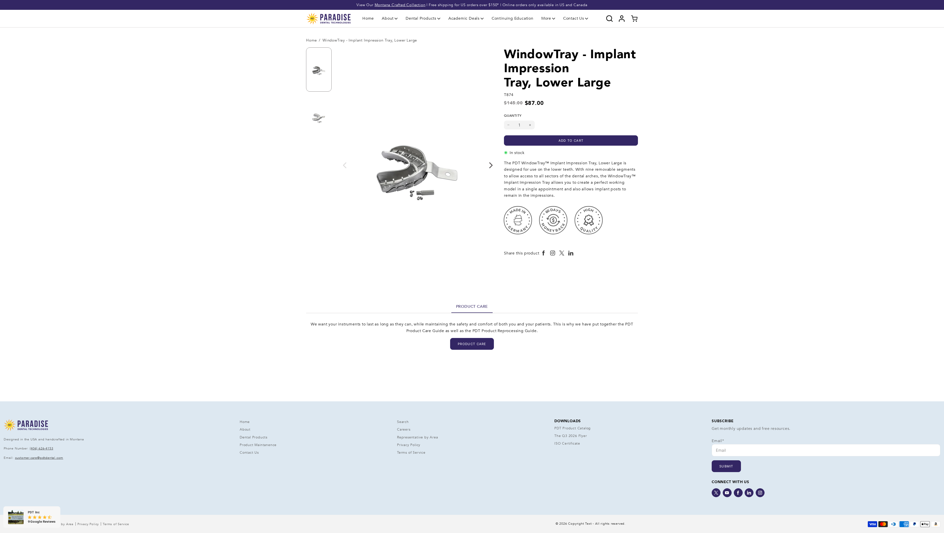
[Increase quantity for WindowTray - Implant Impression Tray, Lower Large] (530, 125)
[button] (390, 18)
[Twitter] (716, 492)
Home (368, 18)
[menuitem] (368, 18)
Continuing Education (512, 18)
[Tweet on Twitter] (561, 253)
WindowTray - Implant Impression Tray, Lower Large (370, 40)
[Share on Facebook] (543, 253)
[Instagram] (760, 492)
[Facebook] (738, 492)
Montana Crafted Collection (400, 4)
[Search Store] (609, 18)
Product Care (472, 306)
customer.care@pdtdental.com (39, 458)
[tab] (472, 306)
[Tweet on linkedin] (571, 253)
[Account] (622, 18)
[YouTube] (727, 492)
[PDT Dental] (328, 18)
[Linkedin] (749, 492)
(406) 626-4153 (41, 448)
